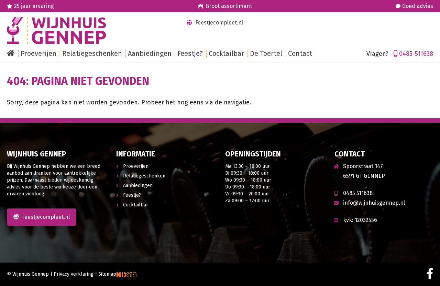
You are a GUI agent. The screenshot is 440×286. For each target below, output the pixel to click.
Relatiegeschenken (144, 176)
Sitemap (107, 274)
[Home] (13, 53)
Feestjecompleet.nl (218, 22)
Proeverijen (135, 166)
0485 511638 (358, 193)
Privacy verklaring (74, 274)
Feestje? (132, 195)
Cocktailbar (135, 205)
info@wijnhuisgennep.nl (374, 203)
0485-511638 (416, 54)
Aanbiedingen (138, 185)
